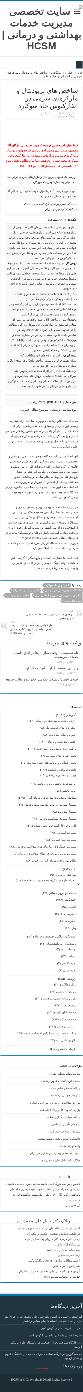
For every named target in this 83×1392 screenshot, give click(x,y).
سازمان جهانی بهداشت (65, 1095)
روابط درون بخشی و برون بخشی (55, 783)
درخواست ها (68, 949)
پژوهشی (70, 979)
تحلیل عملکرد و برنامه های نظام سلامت (51, 762)
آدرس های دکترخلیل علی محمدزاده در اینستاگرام (49, 1271)
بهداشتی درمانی (66, 874)
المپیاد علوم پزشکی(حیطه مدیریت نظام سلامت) (46, 880)
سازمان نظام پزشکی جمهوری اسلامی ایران (58, 595)
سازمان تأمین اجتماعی (66, 1124)
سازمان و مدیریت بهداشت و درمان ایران (50, 797)
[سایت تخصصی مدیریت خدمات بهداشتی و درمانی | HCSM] (41, 27)
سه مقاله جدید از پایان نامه (63, 1250)
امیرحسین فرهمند (65, 191)
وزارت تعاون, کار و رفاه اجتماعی (60, 1110)
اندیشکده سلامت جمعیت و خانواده (54, 936)
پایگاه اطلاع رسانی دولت (64, 1088)
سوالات (71, 956)
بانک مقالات (69, 984)
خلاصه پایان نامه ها (64, 1012)
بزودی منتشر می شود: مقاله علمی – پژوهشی (49, 614)
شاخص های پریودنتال (18, 595)
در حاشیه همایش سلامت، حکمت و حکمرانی (52, 1233)
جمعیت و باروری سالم (62, 893)
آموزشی (71, 715)
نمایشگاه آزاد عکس (67, 1244)
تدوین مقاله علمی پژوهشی (59, 998)
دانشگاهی (57, 72)
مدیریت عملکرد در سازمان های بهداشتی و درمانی (45, 846)
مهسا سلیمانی (29, 191)
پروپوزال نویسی (66, 991)
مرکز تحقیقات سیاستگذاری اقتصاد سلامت (50, 1033)
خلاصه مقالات (67, 1019)
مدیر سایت (69, 914)
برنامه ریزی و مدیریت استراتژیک (56, 748)
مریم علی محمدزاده (53, 196)
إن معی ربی (72, 1205)
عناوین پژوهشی (66, 1026)
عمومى (25, 409)
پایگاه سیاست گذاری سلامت (62, 1117)
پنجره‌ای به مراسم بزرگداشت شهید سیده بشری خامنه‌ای (45, 1189)
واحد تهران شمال (69, 1146)
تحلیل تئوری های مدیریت (61, 755)
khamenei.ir (60, 1176)
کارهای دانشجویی (65, 1049)
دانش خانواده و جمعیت (61, 769)
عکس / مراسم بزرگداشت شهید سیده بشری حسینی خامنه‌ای (42, 1184)
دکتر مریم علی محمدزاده (26, 590)
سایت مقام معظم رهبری (64, 1073)
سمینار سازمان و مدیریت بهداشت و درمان (50, 804)
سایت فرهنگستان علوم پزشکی (60, 1081)
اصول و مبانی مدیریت (62, 734)
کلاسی (72, 907)
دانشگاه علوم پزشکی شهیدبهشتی (63, 590)
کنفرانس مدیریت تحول (65, 1266)
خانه (80, 72)
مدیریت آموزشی (65, 832)
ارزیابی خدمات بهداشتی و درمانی (55, 720)
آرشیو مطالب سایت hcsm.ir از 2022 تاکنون (53, 1260)
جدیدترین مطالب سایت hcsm (62, 1276)
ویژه (73, 928)
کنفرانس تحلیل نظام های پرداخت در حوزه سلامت (49, 1228)
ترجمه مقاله (68, 1005)
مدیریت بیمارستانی (64, 839)
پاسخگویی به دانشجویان (61, 943)
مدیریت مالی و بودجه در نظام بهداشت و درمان (47, 853)
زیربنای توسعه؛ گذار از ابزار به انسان (52, 668)
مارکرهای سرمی (72, 600)
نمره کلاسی (68, 963)
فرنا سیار (45, 191)
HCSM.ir (16, 1379)
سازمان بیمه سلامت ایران (63, 1131)
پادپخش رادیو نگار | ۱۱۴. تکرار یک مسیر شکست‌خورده (46, 1194)
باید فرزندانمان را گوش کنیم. (58, 1328)
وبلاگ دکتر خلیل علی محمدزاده (61, 1160)
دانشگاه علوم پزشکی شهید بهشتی (58, 1138)
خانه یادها (74, 1200)
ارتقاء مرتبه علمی (69, 1255)
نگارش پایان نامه (65, 1040)
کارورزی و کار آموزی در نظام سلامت (53, 825)
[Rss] (45, 1385)
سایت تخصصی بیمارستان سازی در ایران (55, 1153)
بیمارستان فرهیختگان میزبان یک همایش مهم (52, 1239)
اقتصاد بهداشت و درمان (61, 741)
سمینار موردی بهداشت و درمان (56, 818)
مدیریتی (71, 921)
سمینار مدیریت (66, 811)
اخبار (71, 72)
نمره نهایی (69, 970)
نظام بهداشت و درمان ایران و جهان (54, 860)
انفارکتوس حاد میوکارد (57, 585)
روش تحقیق (68, 790)
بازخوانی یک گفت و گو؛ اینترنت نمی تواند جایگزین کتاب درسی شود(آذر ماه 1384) (31, 627)
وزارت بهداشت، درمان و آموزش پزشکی (55, 1102)
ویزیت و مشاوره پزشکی (61, 775)
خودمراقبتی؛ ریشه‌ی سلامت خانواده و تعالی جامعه (41, 679)
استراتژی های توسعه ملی (60, 727)
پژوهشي (55, 409)
